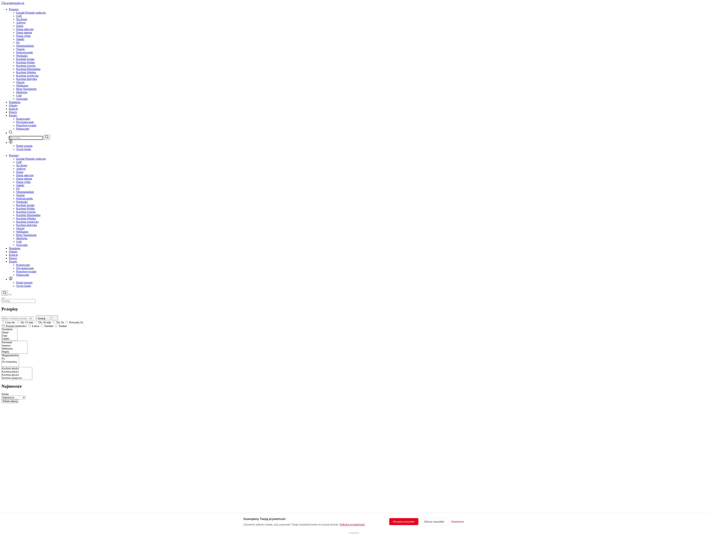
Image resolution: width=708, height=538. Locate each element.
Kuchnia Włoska (26, 72)
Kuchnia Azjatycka (27, 75)
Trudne (62, 326)
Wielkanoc (22, 85)
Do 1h (60, 322)
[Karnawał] (14, 342)
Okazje (20, 82)
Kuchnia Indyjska (26, 79)
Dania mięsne (24, 32)
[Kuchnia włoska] (17, 368)
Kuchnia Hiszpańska (28, 69)
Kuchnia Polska (25, 62)
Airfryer (21, 22)
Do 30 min (45, 322)
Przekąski (21, 55)
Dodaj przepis (24, 145)
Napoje (20, 49)
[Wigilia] (14, 352)
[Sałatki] (9, 338)
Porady (13, 115)
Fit (17, 42)
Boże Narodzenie (26, 88)
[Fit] (10, 358)
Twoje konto (23, 149)
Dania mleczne (25, 29)
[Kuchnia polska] (17, 371)
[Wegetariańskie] (10, 355)
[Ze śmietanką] (10, 362)
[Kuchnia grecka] (17, 375)
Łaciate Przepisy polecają (31, 12)
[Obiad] (9, 332)
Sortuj (4, 394)
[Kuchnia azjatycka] (17, 378)
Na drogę (21, 19)
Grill (19, 16)
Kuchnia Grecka (25, 65)
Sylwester (22, 98)
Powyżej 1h (75, 322)
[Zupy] (9, 335)
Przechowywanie (26, 125)
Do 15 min (27, 322)
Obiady (13, 105)
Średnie (49, 326)
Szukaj (42, 318)
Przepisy (14, 9)
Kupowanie (23, 118)
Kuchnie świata (25, 59)
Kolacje (13, 108)
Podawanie (22, 128)
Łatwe (35, 326)
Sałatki (20, 39)
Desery (13, 112)
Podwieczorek (24, 52)
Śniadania (14, 102)
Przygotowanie (25, 122)
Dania (19, 25)
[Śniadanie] (9, 329)
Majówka (21, 92)
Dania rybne (23, 35)
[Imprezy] (14, 345)
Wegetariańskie (25, 45)
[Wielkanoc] (14, 348)
